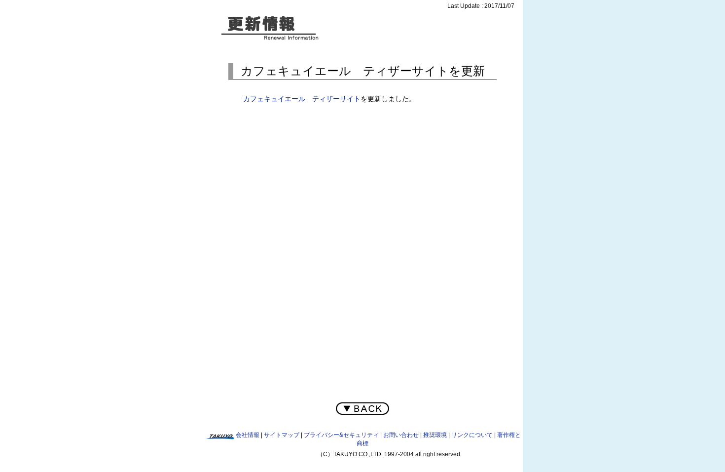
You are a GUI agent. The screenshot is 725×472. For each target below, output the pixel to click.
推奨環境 (435, 435)
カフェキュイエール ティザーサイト (302, 99)
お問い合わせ (401, 435)
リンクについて (472, 435)
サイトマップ (281, 435)
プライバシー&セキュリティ (341, 435)
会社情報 (247, 435)
